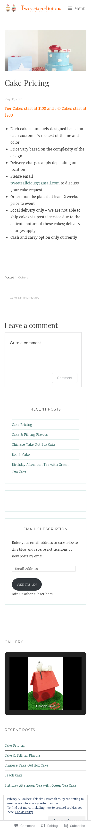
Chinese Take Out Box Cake (34, 444)
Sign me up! (27, 584)
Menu (80, 8)
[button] (34, 696)
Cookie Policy (24, 812)
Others (23, 277)
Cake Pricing (22, 424)
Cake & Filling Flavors (24, 297)
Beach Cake (21, 454)
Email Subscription (45, 529)
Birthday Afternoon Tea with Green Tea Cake (40, 785)
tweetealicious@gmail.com (35, 183)
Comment (64, 378)
